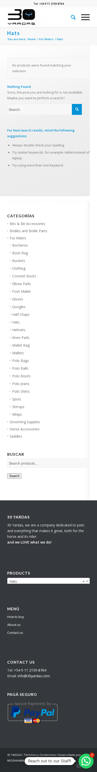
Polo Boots (21, 376)
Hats (16, 322)
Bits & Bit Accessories (27, 223)
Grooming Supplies (25, 421)
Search (14, 476)
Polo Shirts (21, 391)
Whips (17, 414)
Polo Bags (20, 360)
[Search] (71, 17)
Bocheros (20, 245)
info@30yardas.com (34, 676)
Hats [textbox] (47, 581)
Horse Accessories (25, 429)
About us (14, 624)
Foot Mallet (21, 291)
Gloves (17, 299)
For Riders (18, 238)
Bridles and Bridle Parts (28, 230)
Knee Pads (20, 337)
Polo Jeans (20, 383)
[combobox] (48, 581)
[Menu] (83, 17)
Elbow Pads (21, 283)
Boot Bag (20, 253)
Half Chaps (21, 314)
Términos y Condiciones (40, 755)
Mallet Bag (21, 345)
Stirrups (18, 406)
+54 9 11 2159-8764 (30, 670)
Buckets (18, 260)
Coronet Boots (24, 276)
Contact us (15, 632)
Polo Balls (20, 368)
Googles (19, 306)
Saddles (16, 436)
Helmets (19, 329)
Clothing (18, 268)
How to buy (15, 616)
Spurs (16, 399)
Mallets (18, 353)
